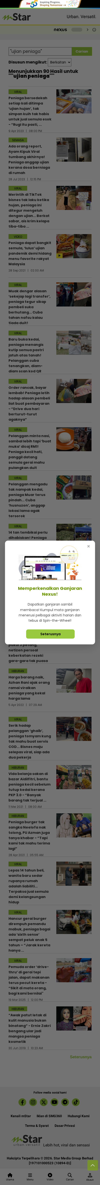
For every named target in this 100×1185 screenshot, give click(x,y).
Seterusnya (50, 634)
